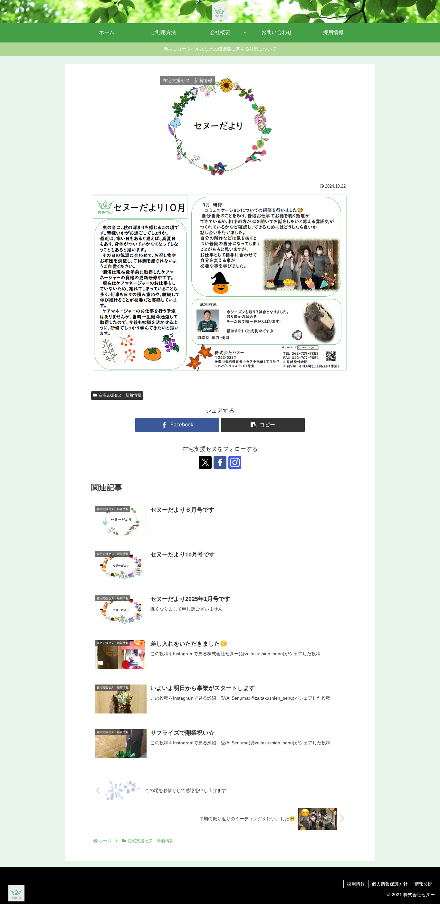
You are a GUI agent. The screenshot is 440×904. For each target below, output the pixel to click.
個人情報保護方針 (390, 884)
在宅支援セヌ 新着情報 (120, 395)
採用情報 (356, 884)
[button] (263, 425)
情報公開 (424, 884)
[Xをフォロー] (205, 462)
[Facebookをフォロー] (220, 462)
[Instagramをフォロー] (234, 462)
